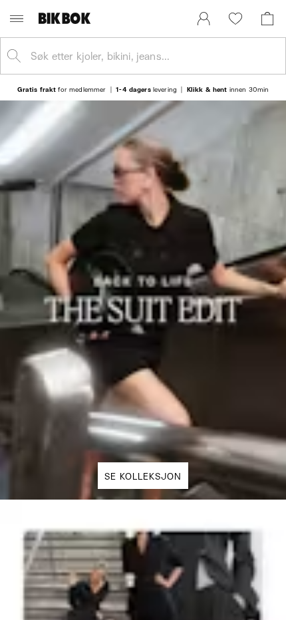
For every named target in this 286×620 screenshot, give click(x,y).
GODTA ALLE (143, 384)
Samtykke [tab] (54, 145)
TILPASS (136, 424)
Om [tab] (231, 145)
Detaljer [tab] (143, 145)
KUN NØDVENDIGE (143, 464)
